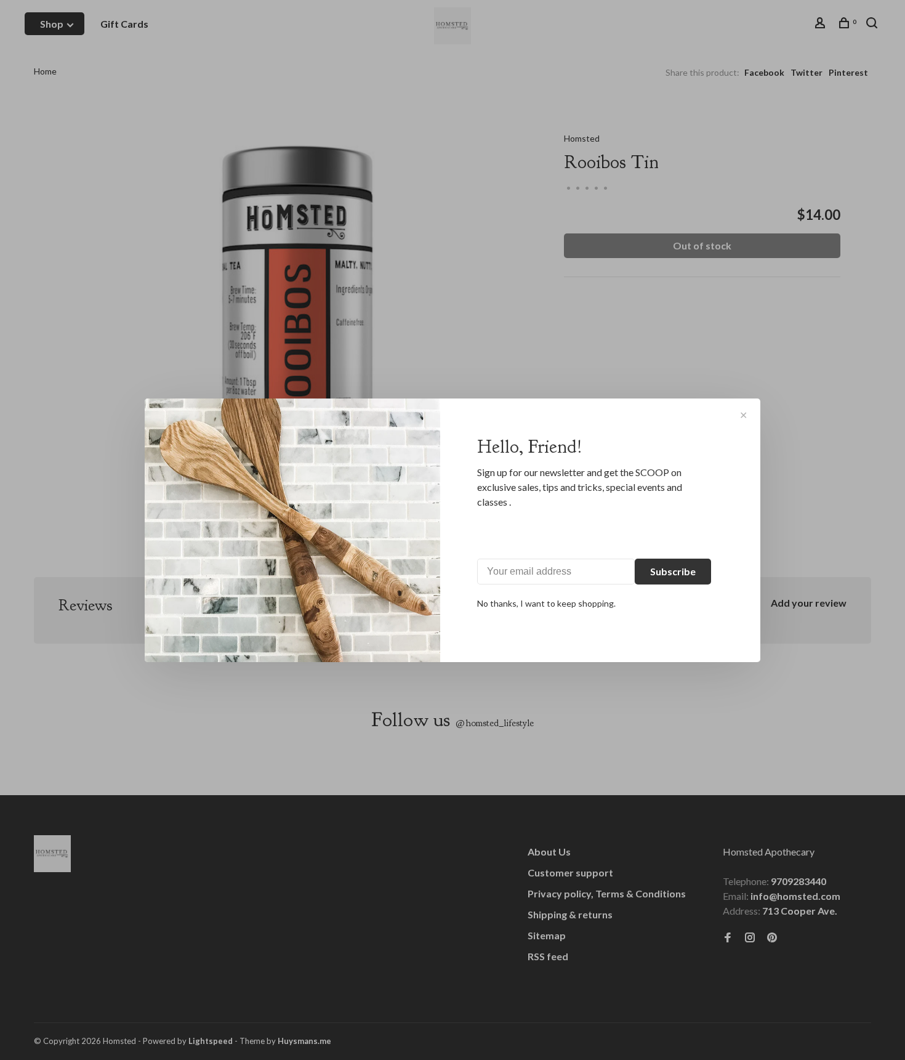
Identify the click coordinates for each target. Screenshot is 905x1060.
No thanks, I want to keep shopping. (546, 603)
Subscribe (673, 571)
